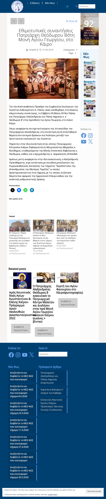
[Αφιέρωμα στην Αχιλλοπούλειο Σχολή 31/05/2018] (103, 489)
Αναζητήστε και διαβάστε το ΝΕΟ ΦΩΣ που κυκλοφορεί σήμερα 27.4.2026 (21, 441)
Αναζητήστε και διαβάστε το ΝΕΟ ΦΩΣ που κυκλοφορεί (21, 457)
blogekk (32, 50)
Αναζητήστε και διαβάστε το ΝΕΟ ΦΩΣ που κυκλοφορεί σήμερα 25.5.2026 (21, 408)
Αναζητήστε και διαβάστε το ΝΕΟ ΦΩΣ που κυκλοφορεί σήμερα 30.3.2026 (21, 472)
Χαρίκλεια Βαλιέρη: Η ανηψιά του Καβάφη (52, 391)
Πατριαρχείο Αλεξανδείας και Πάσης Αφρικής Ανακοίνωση (49, 377)
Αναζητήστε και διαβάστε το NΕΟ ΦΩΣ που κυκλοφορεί (21, 376)
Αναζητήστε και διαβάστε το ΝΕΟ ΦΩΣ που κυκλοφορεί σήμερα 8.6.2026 (21, 391)
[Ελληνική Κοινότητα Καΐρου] (17, 6)
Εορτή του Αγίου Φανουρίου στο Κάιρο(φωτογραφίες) (69, 289)
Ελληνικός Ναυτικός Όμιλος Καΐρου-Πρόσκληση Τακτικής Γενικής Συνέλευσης (52, 404)
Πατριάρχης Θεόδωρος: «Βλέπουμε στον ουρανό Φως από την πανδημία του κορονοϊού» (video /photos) (67, 238)
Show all (73, 21)
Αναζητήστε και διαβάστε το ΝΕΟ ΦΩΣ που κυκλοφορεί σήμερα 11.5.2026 (21, 425)
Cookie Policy (52, 495)
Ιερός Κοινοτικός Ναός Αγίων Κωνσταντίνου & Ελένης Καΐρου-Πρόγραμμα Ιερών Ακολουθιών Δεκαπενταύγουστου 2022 (22, 305)
